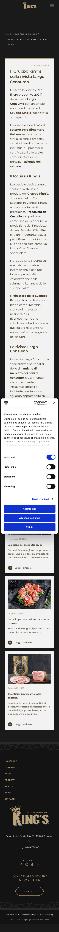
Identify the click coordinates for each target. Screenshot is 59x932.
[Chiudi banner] (54, 403)
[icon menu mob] (52, 5)
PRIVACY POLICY (17, 920)
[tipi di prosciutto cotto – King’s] (29, 655)
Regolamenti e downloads (37, 920)
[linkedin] (38, 864)
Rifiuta (29, 527)
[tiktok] (32, 864)
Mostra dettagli (40, 499)
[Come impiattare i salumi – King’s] (29, 580)
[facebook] (21, 864)
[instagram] (26, 864)
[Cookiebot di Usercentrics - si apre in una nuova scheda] (35, 403)
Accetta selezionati (29, 518)
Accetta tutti (29, 508)
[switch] (50, 466)
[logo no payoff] (29, 2)
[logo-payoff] (29, 806)
